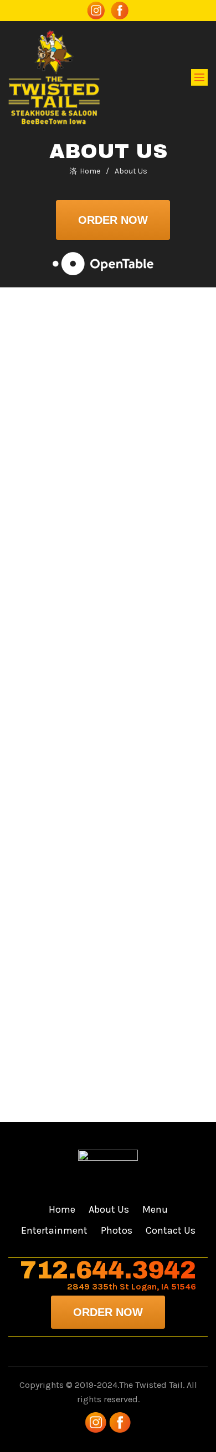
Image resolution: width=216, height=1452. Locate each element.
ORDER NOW (113, 220)
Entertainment (54, 1230)
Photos (116, 1230)
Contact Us (171, 1230)
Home (90, 171)
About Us (109, 1209)
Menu (155, 1209)
